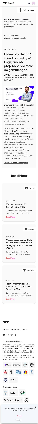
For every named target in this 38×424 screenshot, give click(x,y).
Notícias (13, 19)
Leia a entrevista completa (16, 162)
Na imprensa (23, 19)
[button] (36, 407)
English (7, 38)
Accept (19, 416)
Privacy (18, 420)
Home (6, 19)
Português (15, 38)
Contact (13, 329)
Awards (6, 329)
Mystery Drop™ (11, 131)
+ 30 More (13, 380)
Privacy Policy (22, 329)
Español (23, 38)
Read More (10, 217)
